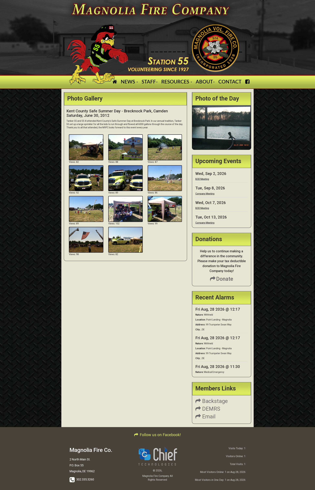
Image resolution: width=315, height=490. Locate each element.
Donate (224, 279)
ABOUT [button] (204, 82)
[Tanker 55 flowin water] (86, 147)
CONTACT (230, 82)
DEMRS (210, 409)
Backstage (214, 401)
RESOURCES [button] (175, 82)
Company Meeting (204, 193)
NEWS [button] (128, 82)
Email (208, 416)
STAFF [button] (149, 82)
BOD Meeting (202, 179)
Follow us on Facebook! (160, 435)
